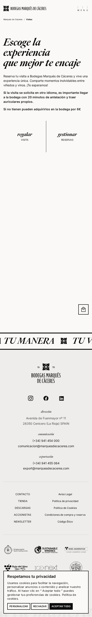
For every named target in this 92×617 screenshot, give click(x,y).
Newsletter (22, 521)
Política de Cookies (65, 507)
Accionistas (22, 514)
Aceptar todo (61, 606)
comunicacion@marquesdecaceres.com (46, 446)
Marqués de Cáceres (12, 19)
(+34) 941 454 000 (46, 440)
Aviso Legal (65, 494)
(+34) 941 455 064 (46, 463)
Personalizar (18, 606)
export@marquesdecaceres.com (46, 468)
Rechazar (39, 606)
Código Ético (65, 521)
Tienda (22, 501)
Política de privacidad (65, 501)
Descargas (23, 507)
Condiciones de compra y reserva (65, 514)
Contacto (22, 494)
